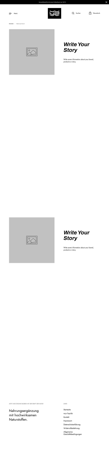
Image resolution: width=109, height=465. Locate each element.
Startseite (11, 23)
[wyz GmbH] (54, 13)
